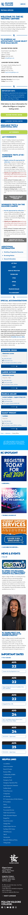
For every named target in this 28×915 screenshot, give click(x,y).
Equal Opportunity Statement (10, 785)
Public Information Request (10, 815)
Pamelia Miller (9, 394)
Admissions (7, 433)
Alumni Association (8, 766)
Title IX (5, 834)
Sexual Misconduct (8, 821)
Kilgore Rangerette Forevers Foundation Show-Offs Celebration (13, 687)
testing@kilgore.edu (9, 58)
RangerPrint (6, 818)
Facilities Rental (7, 788)
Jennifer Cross (9, 350)
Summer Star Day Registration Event (11, 671)
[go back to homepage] (14, 863)
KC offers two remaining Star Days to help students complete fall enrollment (13, 572)
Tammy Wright (8, 413)
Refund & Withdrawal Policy (10, 840)
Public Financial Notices (9, 813)
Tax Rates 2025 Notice (9, 829)
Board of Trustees (7, 769)
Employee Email (7, 777)
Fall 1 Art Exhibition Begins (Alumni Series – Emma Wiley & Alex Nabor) (13, 720)
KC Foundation (7, 802)
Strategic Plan (6, 823)
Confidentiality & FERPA (9, 774)
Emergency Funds (7, 780)
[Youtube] (7, 907)
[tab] (14, 115)
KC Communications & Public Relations (13, 799)
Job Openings (6, 796)
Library (5, 804)
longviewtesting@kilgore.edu (11, 72)
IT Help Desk (6, 793)
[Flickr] (10, 907)
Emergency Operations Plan (10, 783)
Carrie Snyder (8, 372)
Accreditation (6, 764)
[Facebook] (2, 907)
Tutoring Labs (6, 837)
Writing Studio (7, 843)
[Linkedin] (13, 907)
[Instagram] (16, 907)
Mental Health (7, 807)
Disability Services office (18, 337)
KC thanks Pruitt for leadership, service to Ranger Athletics (11, 634)
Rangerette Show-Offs (8, 704)
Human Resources (7, 791)
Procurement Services (8, 810)
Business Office (7, 772)
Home (2, 433)
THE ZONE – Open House (9, 736)
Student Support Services (9, 826)
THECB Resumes (7, 832)
